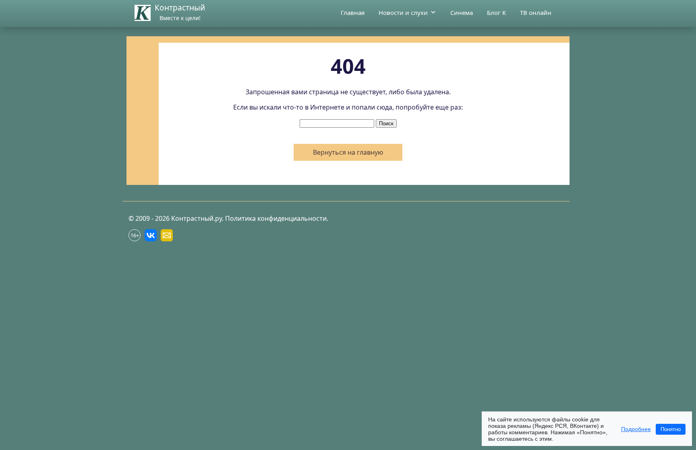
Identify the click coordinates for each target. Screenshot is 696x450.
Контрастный (180, 7)
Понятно (671, 429)
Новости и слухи (403, 12)
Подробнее (636, 429)
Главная (353, 12)
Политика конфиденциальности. (276, 218)
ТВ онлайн (535, 12)
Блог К (496, 12)
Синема (461, 12)
